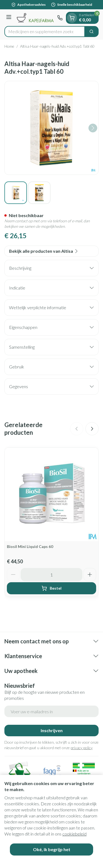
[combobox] (44, 31)
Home (9, 46)
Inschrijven (52, 730)
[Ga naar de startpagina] (35, 17)
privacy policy (81, 747)
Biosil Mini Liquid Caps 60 (30, 546)
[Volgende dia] (92, 428)
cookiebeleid (74, 833)
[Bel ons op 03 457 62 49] (60, 18)
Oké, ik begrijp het (51, 849)
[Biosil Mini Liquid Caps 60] (51, 494)
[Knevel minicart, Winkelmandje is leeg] (72, 18)
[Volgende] (92, 128)
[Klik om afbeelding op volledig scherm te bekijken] (51, 128)
